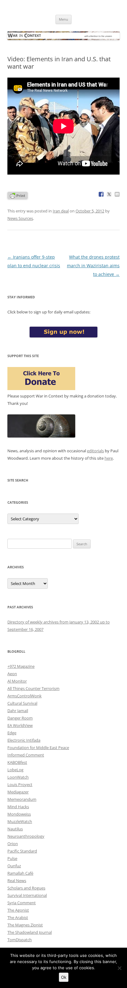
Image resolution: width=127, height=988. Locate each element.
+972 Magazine (21, 666)
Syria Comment (21, 902)
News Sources (20, 218)
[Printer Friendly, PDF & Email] (17, 195)
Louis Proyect (19, 784)
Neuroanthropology (25, 836)
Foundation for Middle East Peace (38, 747)
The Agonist (18, 910)
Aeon (12, 673)
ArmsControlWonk (24, 696)
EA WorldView (20, 725)
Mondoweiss (19, 814)
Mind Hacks (18, 806)
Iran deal (61, 211)
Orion (12, 843)
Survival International (27, 895)
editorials (95, 451)
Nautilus (15, 829)
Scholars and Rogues (26, 888)
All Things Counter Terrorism (33, 688)
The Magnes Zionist (25, 925)
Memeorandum (21, 799)
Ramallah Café (20, 873)
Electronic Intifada (23, 740)
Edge (11, 733)
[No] (119, 968)
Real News (16, 880)
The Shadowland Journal (29, 932)
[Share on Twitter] (109, 194)
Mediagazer (18, 792)
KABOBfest (17, 762)
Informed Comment (25, 755)
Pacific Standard (22, 851)
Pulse (12, 858)
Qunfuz (14, 866)
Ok (63, 977)
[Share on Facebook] (101, 194)
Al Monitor (17, 681)
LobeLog (15, 769)
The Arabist (17, 917)
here (108, 458)
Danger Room (20, 718)
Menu (63, 19)
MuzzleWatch (19, 821)
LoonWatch (18, 777)
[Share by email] (117, 194)
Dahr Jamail (17, 710)
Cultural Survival (22, 703)
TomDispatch (19, 939)
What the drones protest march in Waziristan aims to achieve (93, 265)
